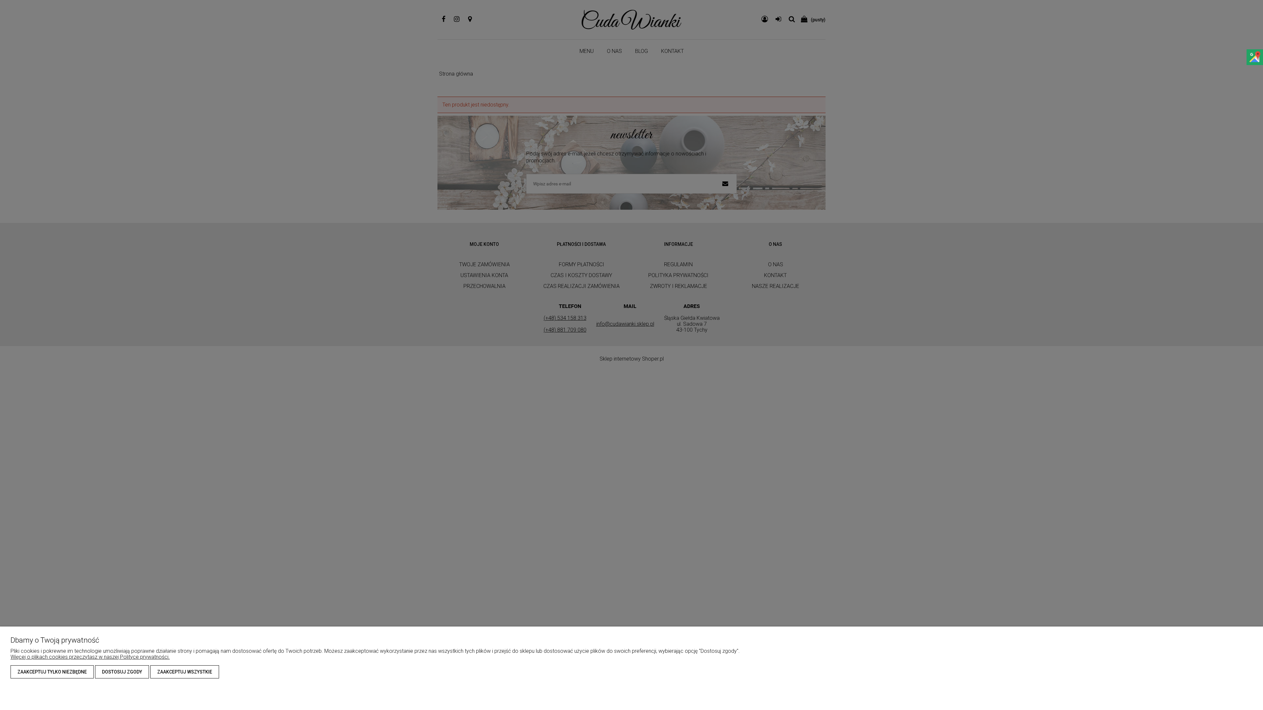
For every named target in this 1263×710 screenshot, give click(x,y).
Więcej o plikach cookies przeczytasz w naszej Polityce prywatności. (90, 657)
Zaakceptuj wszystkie (184, 671)
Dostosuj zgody (122, 671)
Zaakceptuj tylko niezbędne (52, 671)
